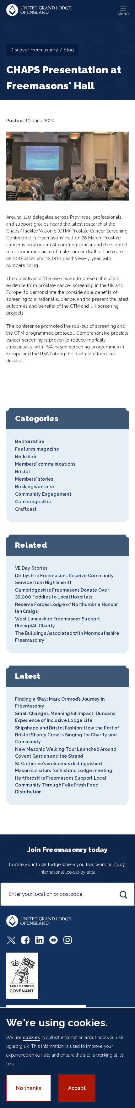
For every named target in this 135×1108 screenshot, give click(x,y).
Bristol (22, 471)
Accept (77, 1088)
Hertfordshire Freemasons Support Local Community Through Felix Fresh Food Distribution (60, 785)
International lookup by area (67, 872)
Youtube (53, 940)
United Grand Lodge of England (38, 10)
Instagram (67, 940)
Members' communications (45, 464)
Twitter (10, 940)
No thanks (28, 1088)
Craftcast (26, 509)
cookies (31, 1037)
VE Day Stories (31, 568)
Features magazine (37, 449)
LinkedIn (39, 940)
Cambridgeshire (33, 501)
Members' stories (34, 479)
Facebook (25, 940)
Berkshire (25, 456)
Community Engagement (43, 494)
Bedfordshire (30, 441)
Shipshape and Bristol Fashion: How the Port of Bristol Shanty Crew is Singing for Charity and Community (67, 734)
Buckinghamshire (34, 486)
